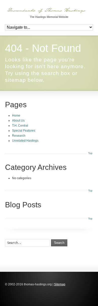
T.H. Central (20, 125)
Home (16, 115)
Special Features (23, 130)
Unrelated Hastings (25, 140)
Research (18, 135)
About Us (18, 120)
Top (90, 153)
